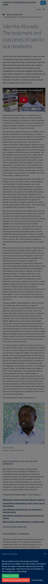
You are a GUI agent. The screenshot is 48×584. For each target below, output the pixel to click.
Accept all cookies (10, 576)
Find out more (37, 580)
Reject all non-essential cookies (15, 580)
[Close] (45, 554)
